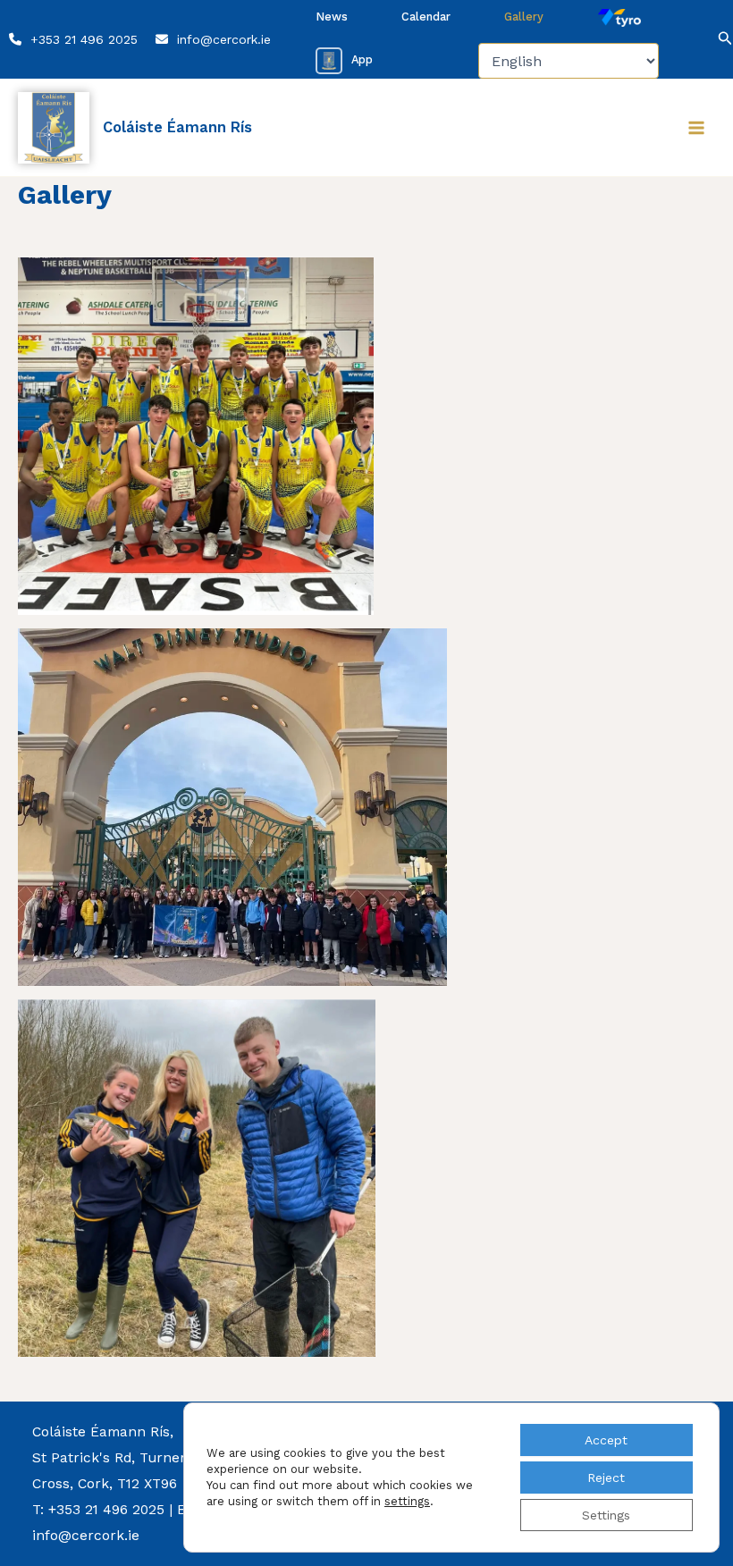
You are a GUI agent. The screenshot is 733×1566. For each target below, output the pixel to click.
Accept (606, 1440)
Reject (606, 1477)
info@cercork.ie (224, 39)
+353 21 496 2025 (84, 39)
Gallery (523, 16)
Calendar (426, 16)
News (332, 16)
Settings (606, 1515)
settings (407, 1501)
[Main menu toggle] (696, 128)
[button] (696, 39)
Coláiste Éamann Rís (177, 127)
